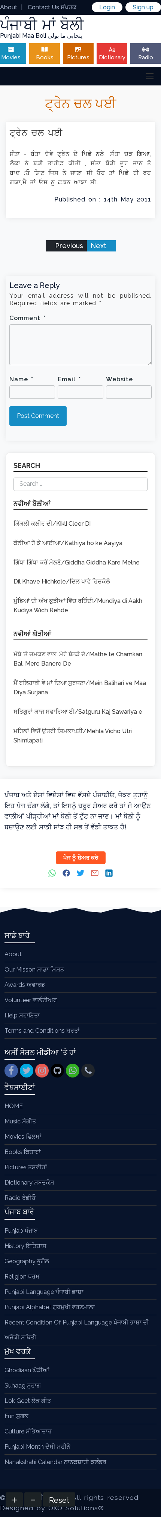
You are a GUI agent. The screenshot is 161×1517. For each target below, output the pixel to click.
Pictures (78, 57)
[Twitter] (26, 1070)
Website (119, 379)
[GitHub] (57, 1070)
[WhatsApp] (72, 1070)
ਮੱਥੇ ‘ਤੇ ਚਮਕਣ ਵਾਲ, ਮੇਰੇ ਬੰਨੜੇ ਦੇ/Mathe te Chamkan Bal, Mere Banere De (77, 659)
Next (99, 246)
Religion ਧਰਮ (22, 1276)
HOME (13, 1106)
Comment (27, 318)
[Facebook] (11, 1070)
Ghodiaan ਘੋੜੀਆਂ (26, 1370)
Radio (145, 57)
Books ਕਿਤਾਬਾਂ (22, 1151)
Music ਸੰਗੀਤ (20, 1121)
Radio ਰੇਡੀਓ (20, 1197)
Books (45, 57)
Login (107, 7)
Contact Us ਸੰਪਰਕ (52, 7)
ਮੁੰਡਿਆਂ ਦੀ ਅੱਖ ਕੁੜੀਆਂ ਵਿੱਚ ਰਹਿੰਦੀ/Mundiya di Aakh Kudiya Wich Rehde (77, 605)
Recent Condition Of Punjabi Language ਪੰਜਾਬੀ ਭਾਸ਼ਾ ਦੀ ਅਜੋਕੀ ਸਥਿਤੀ (76, 1330)
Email (69, 379)
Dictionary (112, 57)
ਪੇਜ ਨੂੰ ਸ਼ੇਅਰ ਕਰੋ (80, 857)
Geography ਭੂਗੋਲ (26, 1261)
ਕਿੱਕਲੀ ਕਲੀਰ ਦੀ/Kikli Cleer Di (52, 523)
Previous (68, 246)
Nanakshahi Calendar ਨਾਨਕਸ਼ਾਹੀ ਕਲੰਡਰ (55, 1462)
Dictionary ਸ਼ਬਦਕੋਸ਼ (29, 1182)
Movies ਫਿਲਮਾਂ (23, 1136)
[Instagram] (42, 1070)
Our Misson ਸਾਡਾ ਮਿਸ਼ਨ (34, 969)
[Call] (88, 1070)
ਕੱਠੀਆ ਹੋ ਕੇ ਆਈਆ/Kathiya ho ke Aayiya (67, 543)
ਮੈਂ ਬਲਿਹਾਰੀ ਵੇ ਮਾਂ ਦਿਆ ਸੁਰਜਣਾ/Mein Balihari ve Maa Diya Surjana (79, 687)
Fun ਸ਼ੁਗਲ (16, 1416)
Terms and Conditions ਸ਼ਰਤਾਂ (42, 1030)
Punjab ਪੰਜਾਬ (21, 1230)
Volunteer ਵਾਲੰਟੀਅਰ (30, 1000)
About (8, 7)
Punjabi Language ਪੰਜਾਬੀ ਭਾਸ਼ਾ (43, 1291)
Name (21, 379)
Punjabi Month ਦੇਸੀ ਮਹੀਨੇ (37, 1446)
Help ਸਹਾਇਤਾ (22, 1015)
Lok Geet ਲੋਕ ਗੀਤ (27, 1400)
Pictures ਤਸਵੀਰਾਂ (25, 1167)
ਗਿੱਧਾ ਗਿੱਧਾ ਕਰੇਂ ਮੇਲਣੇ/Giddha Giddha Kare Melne (76, 562)
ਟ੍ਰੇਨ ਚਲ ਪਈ (36, 132)
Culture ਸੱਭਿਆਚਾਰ (28, 1431)
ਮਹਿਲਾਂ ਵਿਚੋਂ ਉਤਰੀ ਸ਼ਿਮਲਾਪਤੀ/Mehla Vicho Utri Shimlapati (72, 736)
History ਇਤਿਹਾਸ (25, 1245)
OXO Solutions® (76, 1508)
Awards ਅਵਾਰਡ (24, 984)
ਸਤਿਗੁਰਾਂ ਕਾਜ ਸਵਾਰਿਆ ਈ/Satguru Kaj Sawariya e (77, 711)
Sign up (143, 7)
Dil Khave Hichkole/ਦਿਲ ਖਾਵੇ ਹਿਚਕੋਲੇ (61, 581)
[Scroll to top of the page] (149, 1511)
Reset (59, 1500)
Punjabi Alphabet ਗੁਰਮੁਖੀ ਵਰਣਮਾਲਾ (49, 1307)
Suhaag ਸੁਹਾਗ (22, 1385)
